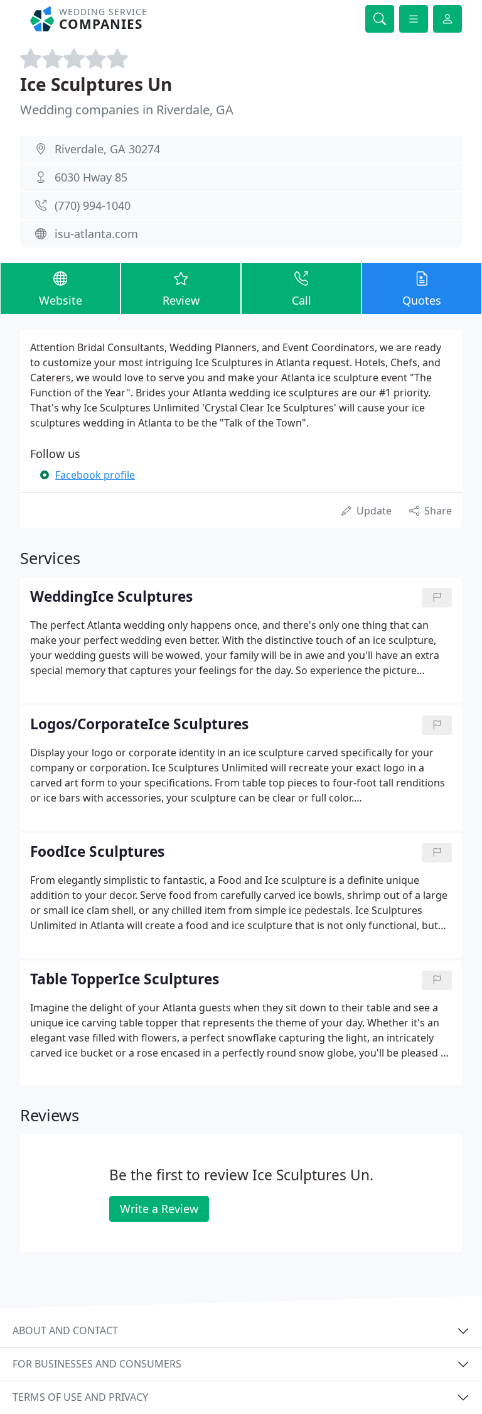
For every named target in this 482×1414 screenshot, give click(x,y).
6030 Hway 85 (91, 177)
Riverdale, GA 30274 (107, 148)
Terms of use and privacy (80, 1397)
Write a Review (159, 1208)
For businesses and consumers (97, 1364)
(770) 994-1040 (93, 205)
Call (301, 300)
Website (60, 300)
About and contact (65, 1330)
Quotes (421, 300)
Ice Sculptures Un (96, 84)
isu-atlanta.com (96, 233)
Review (181, 300)
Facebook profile (95, 475)
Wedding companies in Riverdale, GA (126, 109)
